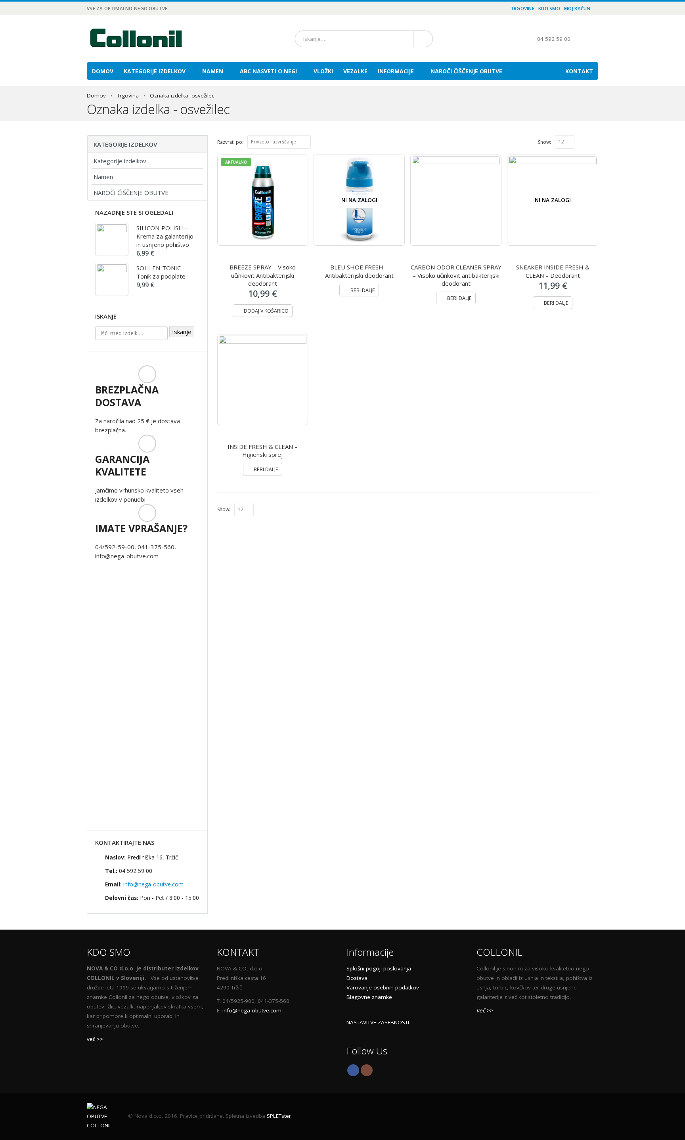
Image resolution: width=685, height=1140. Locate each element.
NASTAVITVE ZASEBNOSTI (377, 1022)
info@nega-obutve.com (153, 884)
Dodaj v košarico (266, 310)
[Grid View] (585, 141)
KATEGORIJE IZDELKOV (155, 71)
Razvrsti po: (230, 142)
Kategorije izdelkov (120, 161)
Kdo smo (549, 8)
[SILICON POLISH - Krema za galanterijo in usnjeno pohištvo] (111, 239)
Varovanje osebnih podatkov (382, 987)
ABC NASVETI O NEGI (268, 71)
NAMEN (212, 71)
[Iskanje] (421, 39)
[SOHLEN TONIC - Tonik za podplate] (111, 279)
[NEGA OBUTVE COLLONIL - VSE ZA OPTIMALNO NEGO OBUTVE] (136, 38)
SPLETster (279, 1115)
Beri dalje (362, 290)
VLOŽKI (323, 71)
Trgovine (522, 8)
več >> (95, 1039)
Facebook (353, 1070)
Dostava (356, 978)
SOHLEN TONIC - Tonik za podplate (161, 272)
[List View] (594, 141)
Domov (102, 71)
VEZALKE (355, 71)
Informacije (396, 71)
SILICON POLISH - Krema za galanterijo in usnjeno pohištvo (165, 236)
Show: (544, 142)
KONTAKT (579, 71)
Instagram (367, 1070)
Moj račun (577, 8)
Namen (103, 177)
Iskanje (181, 332)
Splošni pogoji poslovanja (378, 968)
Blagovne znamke (369, 997)
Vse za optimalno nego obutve (127, 8)
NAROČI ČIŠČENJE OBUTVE (466, 71)
